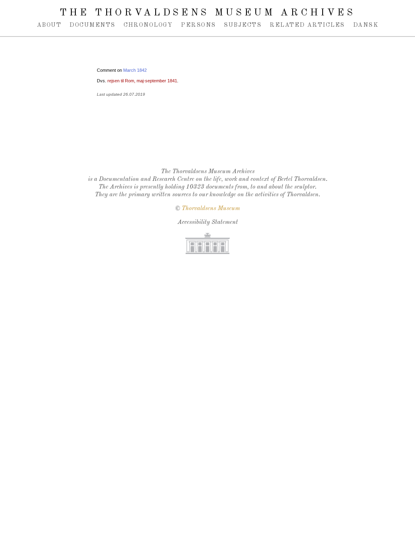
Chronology (148, 25)
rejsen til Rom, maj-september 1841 (142, 80)
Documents (92, 25)
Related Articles (307, 25)
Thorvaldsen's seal (209, 140)
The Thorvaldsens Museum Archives (207, 13)
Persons (198, 25)
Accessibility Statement (208, 222)
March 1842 (135, 70)
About (49, 25)
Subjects (242, 25)
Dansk (365, 25)
